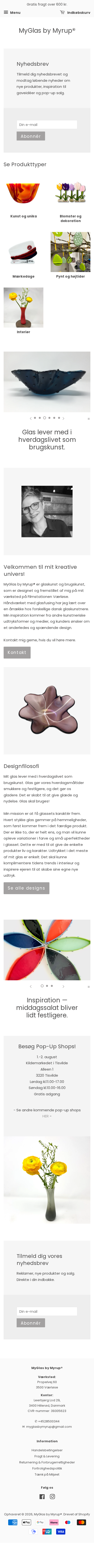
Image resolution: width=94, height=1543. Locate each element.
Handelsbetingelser (47, 1450)
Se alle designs (26, 888)
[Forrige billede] (30, 418)
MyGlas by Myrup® (47, 30)
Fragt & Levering (47, 1456)
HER (46, 1116)
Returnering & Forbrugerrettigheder (47, 1462)
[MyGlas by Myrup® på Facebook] (42, 1498)
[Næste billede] (63, 418)
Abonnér (31, 136)
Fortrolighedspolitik (47, 1468)
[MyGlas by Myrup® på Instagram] (52, 1498)
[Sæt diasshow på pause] (88, 418)
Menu (14, 12)
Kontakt (17, 652)
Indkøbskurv (78, 12)
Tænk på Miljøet (47, 1474)
